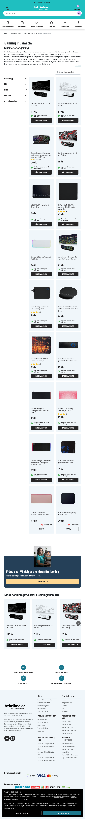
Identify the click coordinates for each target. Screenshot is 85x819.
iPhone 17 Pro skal (67, 727)
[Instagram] (12, 738)
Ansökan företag (43, 711)
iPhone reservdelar (67, 743)
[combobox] (42, 13)
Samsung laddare (43, 722)
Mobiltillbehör (22, 27)
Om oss (64, 700)
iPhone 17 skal (66, 722)
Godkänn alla (62, 813)
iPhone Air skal (66, 725)
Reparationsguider (43, 706)
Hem (5, 33)
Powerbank (65, 27)
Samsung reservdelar (68, 746)
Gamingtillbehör (29, 33)
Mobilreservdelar (8, 27)
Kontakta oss (42, 708)
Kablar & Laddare (37, 27)
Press (63, 708)
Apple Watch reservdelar (69, 758)
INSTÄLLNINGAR (23, 813)
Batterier (78, 27)
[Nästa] (78, 623)
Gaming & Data (16, 33)
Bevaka (41, 529)
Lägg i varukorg (41, 120)
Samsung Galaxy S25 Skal (46, 757)
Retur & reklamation (44, 703)
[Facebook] (7, 738)
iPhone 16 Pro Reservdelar (70, 755)
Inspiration (65, 711)
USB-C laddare (42, 725)
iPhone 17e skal (67, 733)
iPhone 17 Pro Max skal (69, 730)
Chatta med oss (42, 581)
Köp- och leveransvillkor (45, 700)
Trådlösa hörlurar (43, 728)
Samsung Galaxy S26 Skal (46, 743)
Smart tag (41, 731)
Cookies (64, 706)
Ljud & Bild (51, 27)
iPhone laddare (42, 719)
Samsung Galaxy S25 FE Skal (46, 760)
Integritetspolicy (67, 703)
